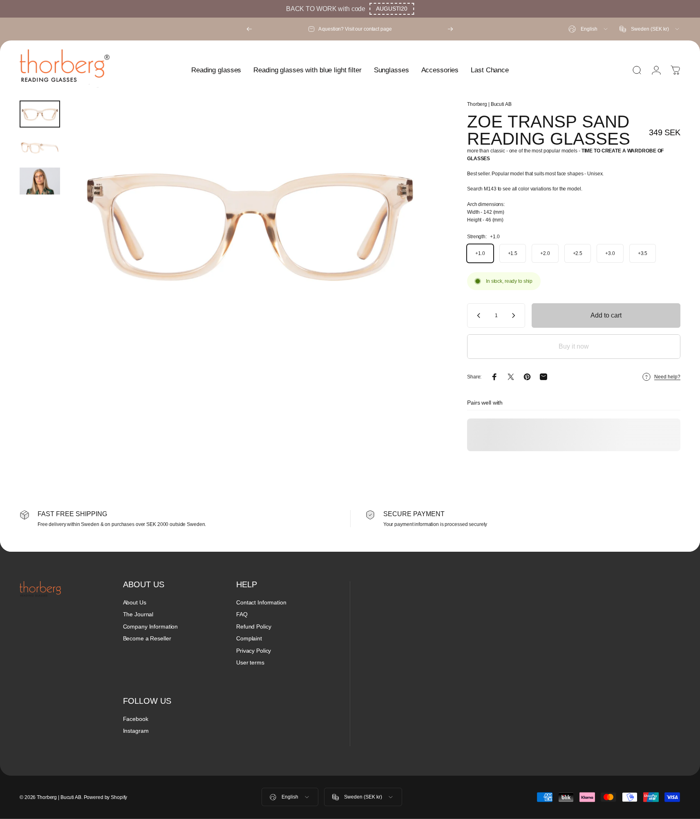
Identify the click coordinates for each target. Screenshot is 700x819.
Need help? (667, 377)
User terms (250, 662)
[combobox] (588, 29)
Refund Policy (253, 626)
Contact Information (261, 602)
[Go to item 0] (40, 114)
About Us (134, 602)
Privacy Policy (253, 650)
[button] (391, 9)
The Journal (138, 614)
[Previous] (249, 29)
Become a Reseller (147, 638)
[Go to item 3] (40, 181)
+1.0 (480, 253)
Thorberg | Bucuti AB (489, 104)
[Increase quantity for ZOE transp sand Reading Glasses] (515, 315)
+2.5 (578, 253)
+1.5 (513, 253)
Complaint (249, 638)
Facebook (135, 719)
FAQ (242, 614)
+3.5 (643, 253)
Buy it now (574, 346)
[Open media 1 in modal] (250, 223)
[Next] (450, 29)
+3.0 (610, 253)
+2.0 (545, 253)
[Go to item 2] (40, 147)
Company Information (150, 626)
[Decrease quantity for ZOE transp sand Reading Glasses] (476, 315)
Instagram (136, 730)
